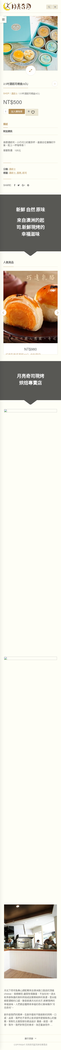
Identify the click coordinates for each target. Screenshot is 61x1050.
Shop (6, 93)
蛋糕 (19, 172)
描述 (5, 124)
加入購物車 (16, 111)
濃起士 (14, 93)
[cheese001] (30, 43)
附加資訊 (7, 131)
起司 (24, 172)
